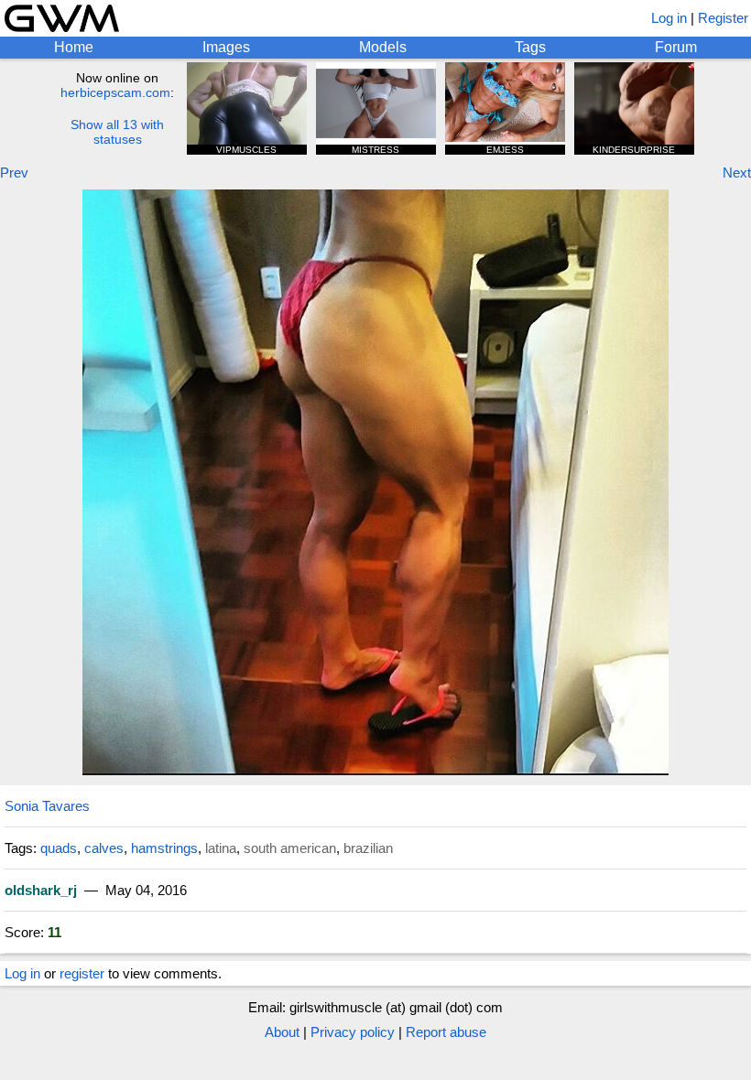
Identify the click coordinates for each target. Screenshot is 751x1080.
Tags (530, 47)
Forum (676, 47)
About (282, 1032)
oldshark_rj (41, 890)
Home (73, 47)
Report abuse (446, 1032)
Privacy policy (352, 1032)
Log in (669, 18)
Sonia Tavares (47, 806)
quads (58, 848)
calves (104, 848)
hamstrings (164, 848)
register (82, 973)
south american (290, 848)
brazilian (368, 848)
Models (383, 47)
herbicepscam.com (115, 92)
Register (723, 18)
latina (220, 848)
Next (737, 172)
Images (226, 47)
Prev (14, 172)
